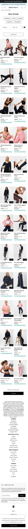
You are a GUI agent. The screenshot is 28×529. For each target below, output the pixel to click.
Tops (13, 18)
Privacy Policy (4, 500)
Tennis (13, 473)
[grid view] (24, 27)
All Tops (13, 436)
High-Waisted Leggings (13, 430)
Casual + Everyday (13, 471)
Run (4, 409)
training (9, 406)
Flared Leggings (13, 428)
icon (15, 410)
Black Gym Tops (13, 440)
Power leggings (20, 409)
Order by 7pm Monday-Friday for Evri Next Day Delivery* (13, 1)
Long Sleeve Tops (13, 445)
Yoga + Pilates (13, 465)
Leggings (7, 18)
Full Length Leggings (13, 424)
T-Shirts (13, 443)
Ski (13, 474)
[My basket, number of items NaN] (24, 7)
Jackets (20, 18)
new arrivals (7, 10)
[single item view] (22, 27)
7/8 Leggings (13, 426)
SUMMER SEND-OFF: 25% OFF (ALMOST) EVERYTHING (13, 4)
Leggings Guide (13, 431)
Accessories (13, 459)
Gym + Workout (13, 469)
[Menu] (2, 7)
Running (13, 467)
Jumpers (9, 22)
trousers (5, 414)
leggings (7, 409)
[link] (13, 8)
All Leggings (13, 421)
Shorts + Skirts (13, 452)
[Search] (4, 7)
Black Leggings (13, 422)
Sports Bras (13, 438)
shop (2, 10)
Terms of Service (13, 500)
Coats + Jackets (13, 455)
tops (5, 405)
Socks (13, 461)
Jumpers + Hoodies (13, 447)
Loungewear (13, 476)
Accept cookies (13, 525)
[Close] (24, 516)
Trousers (17, 22)
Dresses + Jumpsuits (13, 457)
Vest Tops (13, 442)
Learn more (19, 522)
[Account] (22, 7)
